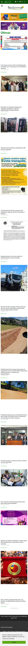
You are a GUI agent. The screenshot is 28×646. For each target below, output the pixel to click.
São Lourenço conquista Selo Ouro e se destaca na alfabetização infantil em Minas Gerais (13, 601)
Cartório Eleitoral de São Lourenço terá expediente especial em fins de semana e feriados (13, 212)
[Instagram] (22, 2)
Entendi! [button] (14, 642)
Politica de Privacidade (6, 627)
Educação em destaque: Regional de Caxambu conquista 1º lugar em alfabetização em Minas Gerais (11, 108)
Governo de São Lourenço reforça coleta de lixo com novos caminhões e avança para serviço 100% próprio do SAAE (13, 308)
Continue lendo (4, 72)
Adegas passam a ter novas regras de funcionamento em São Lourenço (11, 257)
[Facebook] (20, 2)
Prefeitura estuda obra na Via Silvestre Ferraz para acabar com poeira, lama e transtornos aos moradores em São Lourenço (14, 416)
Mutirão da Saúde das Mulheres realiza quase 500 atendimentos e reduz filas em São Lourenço (14, 542)
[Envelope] (16, 2)
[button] (7, 2)
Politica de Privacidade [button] (8, 638)
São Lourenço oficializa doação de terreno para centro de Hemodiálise (13, 502)
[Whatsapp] (18, 2)
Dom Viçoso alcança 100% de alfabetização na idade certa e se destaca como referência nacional (13, 66)
